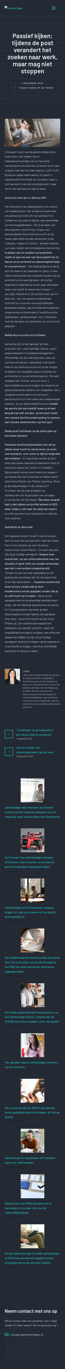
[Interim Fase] (13, 8)
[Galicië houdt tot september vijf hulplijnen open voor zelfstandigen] (32, 1150)
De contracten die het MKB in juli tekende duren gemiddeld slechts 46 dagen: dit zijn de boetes (32, 1112)
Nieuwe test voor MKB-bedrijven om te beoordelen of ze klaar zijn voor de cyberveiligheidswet (28, 1208)
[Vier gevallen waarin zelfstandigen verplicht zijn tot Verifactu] (32, 1055)
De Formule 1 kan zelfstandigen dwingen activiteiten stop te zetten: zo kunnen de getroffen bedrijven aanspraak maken (29, 862)
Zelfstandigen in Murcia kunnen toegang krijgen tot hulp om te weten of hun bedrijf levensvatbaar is (30, 912)
